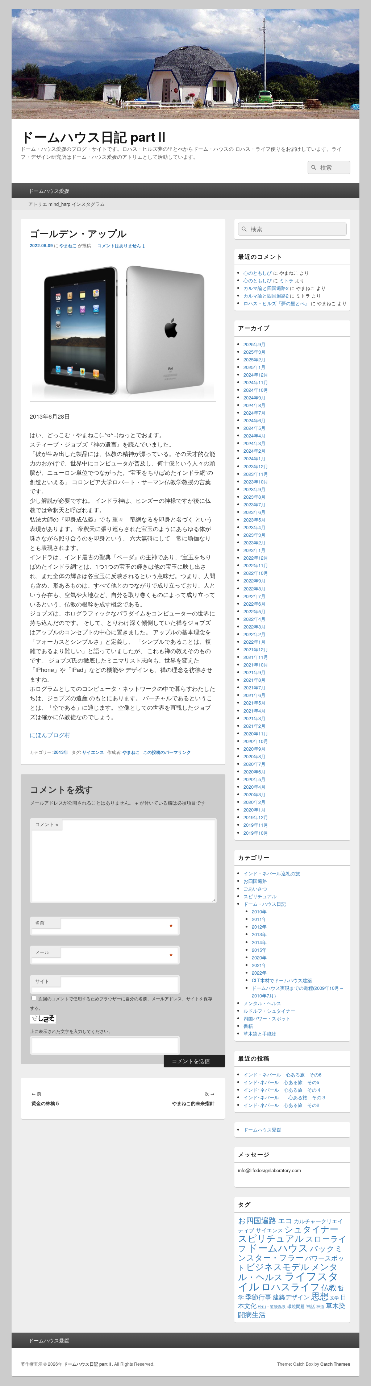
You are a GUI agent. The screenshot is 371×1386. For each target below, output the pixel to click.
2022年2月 (254, 634)
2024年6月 (254, 420)
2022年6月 (254, 603)
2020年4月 (254, 786)
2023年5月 (254, 519)
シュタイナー (311, 1229)
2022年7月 (254, 596)
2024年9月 (254, 397)
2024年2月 (254, 450)
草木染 (335, 1305)
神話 (310, 1306)
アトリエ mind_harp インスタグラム (66, 203)
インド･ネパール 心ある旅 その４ (282, 1089)
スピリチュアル (259, 896)
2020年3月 (254, 794)
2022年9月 (254, 580)
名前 (40, 922)
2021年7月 (254, 687)
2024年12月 (255, 374)
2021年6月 (254, 695)
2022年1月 (254, 641)
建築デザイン (291, 1296)
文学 (334, 1297)
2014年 (259, 942)
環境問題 (296, 1306)
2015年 (259, 949)
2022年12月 (255, 557)
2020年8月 (254, 756)
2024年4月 (254, 435)
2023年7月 (254, 504)
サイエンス (93, 752)
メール (42, 952)
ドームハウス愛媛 (49, 190)
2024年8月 (254, 405)
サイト (42, 981)
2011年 (259, 919)
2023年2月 (254, 542)
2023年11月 (255, 473)
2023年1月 (254, 550)
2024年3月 (254, 443)
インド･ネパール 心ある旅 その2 (281, 1104)
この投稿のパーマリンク (167, 752)
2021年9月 (254, 672)
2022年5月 (254, 611)
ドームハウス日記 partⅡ (94, 136)
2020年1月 (254, 809)
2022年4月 (254, 618)
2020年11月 (255, 733)
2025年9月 (254, 344)
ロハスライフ (290, 1286)
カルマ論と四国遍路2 (265, 288)
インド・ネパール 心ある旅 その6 (282, 1074)
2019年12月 (255, 817)
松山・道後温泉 (272, 1306)
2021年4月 (254, 710)
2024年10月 (255, 389)
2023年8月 (254, 496)
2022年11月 (255, 565)
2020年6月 (254, 771)
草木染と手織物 (259, 1033)
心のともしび (257, 272)
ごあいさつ (255, 888)
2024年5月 (254, 427)
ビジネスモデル (277, 1266)
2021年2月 (254, 725)
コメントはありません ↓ (121, 245)
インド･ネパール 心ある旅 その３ (284, 1097)
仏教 (329, 1287)
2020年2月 (254, 801)
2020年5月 (254, 779)
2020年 (259, 957)
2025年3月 (254, 351)
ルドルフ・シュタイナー (269, 1010)
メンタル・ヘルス (262, 1003)
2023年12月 (255, 466)
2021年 (259, 965)
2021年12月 (255, 649)
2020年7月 (254, 763)
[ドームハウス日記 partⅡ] (185, 116)
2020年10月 (255, 741)
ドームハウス (278, 1247)
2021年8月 (254, 679)
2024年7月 (254, 412)
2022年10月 (255, 572)
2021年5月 (254, 702)
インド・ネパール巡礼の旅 (271, 873)
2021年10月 (255, 664)
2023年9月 (254, 489)
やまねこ (68, 245)
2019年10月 (255, 832)
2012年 (259, 926)
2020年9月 (254, 748)
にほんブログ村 (50, 735)
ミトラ (286, 280)
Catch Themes (335, 1364)
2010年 (259, 911)
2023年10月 (255, 481)
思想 (320, 1296)
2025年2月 (254, 359)
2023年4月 (254, 527)
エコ (285, 1220)
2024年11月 (255, 382)
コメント (46, 824)
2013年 (61, 752)
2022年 (259, 972)
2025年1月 (254, 367)
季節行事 (258, 1296)
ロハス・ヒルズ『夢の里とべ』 (276, 303)
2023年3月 (254, 534)
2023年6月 (254, 512)
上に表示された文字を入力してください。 (71, 1031)
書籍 (248, 1025)
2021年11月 (255, 656)
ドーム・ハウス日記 (264, 903)
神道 (320, 1306)
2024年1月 (254, 458)
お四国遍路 (255, 880)
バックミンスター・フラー (290, 1252)
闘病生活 (252, 1314)
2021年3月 (254, 718)
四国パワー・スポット (267, 1018)
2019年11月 (255, 824)
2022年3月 (254, 626)
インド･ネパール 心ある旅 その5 (281, 1082)
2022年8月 (254, 588)
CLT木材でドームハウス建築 (282, 980)
